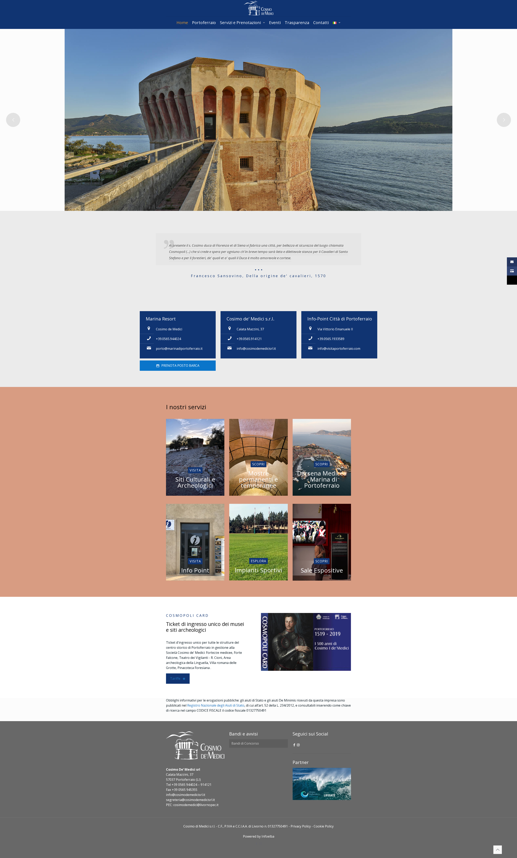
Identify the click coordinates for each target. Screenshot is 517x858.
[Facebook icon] (294, 745)
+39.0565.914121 (249, 339)
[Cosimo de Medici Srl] (258, 8)
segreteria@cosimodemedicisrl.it (190, 800)
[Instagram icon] (298, 745)
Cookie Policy (324, 826)
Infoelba (268, 836)
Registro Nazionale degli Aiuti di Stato (215, 705)
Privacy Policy (301, 826)
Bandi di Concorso (245, 743)
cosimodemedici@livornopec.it (196, 805)
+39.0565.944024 (168, 339)
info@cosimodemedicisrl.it (256, 348)
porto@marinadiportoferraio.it (179, 348)
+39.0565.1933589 (330, 339)
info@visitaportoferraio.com (338, 348)
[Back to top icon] (497, 849)
